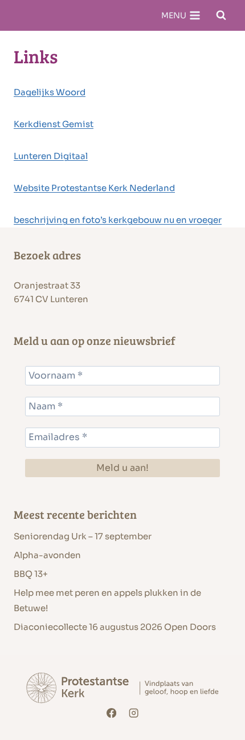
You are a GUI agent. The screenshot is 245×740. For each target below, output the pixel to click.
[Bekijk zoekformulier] (221, 15)
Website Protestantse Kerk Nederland (94, 187)
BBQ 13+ (31, 573)
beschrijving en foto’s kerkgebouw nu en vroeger (118, 219)
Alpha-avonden (47, 555)
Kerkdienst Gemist (53, 124)
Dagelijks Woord (49, 92)
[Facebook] (111, 713)
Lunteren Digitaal (51, 156)
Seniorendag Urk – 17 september (83, 536)
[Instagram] (134, 713)
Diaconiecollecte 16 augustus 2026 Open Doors (115, 626)
